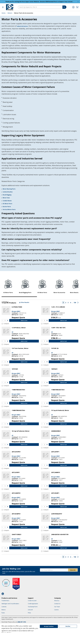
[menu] (3, 7)
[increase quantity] (7, 320)
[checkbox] (5, 323)
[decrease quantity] (3, 320)
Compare (6, 323)
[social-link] (3, 594)
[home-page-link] (9, 7)
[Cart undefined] (77, 7)
